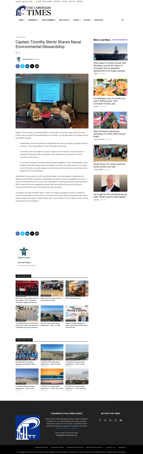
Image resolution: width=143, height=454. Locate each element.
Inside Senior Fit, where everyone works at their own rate (109, 165)
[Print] (37, 66)
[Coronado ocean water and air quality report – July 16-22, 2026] (52, 352)
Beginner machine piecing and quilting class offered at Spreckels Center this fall (76, 325)
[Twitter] (22, 66)
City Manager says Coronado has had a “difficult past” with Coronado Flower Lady (109, 101)
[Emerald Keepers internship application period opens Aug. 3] (27, 352)
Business (96, 106)
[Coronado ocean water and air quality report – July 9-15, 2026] (77, 352)
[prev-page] (17, 332)
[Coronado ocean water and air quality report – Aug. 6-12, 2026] (52, 313)
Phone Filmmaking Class (73, 298)
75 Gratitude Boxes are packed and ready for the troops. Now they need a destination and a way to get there (27, 325)
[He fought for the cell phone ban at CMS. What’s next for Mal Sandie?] (110, 183)
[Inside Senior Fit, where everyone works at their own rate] (52, 288)
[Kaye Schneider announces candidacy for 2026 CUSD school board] (110, 120)
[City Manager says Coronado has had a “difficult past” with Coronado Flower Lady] (110, 87)
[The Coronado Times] (33, 11)
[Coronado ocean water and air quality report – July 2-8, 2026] (27, 376)
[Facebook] (18, 66)
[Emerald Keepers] (19, 59)
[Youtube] (121, 420)
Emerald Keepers (28, 59)
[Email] (32, 66)
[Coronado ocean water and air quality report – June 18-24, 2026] (77, 376)
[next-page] (20, 332)
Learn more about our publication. (66, 428)
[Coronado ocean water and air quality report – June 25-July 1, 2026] (52, 376)
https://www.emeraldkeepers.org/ (27, 265)
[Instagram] (105, 420)
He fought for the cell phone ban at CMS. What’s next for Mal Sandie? (110, 195)
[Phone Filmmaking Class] (77, 288)
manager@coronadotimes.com (66, 435)
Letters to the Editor (99, 139)
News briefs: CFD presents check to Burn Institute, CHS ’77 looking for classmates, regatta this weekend (27, 300)
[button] (122, 20)
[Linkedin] (27, 66)
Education (96, 200)
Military (96, 73)
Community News (20, 37)
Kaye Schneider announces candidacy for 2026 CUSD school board (109, 134)
